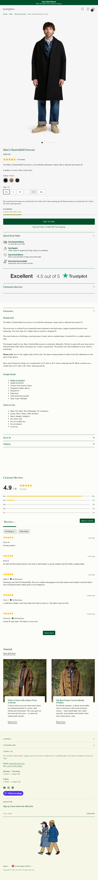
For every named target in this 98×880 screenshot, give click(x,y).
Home (5, 14)
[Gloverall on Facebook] (4, 788)
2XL (41, 192)
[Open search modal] (82, 9)
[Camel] (11, 180)
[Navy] (17, 180)
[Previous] (29, 2)
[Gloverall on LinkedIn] (12, 788)
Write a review (87, 520)
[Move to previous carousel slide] (87, 462)
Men (11, 14)
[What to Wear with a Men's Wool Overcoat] (24, 680)
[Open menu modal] (88, 9)
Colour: (8, 175)
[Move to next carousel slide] (92, 462)
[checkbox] (24, 531)
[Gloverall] (9, 10)
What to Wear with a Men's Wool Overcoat (22, 701)
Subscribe (91, 813)
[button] (42, 142)
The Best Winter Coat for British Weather (70, 701)
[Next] (69, 2)
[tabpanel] (49, 583)
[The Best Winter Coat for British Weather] (73, 680)
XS (6, 192)
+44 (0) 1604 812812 (14, 766)
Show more (49, 633)
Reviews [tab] (9, 521)
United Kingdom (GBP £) (22, 866)
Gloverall (18, 870)
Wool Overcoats (20, 14)
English (5, 866)
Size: (6, 187)
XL (34, 192)
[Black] (5, 180)
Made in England (17, 380)
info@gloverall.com (17, 763)
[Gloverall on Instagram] (8, 788)
